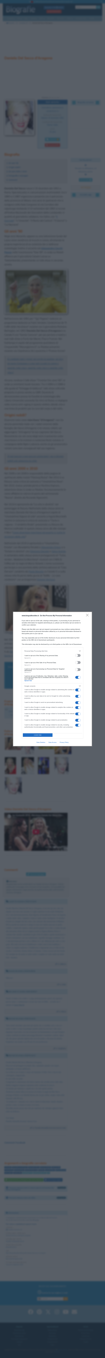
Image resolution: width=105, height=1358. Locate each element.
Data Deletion (41, 742)
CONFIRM (38, 735)
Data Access (52, 742)
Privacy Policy (64, 742)
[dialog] (52, 679)
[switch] (78, 655)
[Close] (88, 616)
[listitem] (52, 651)
